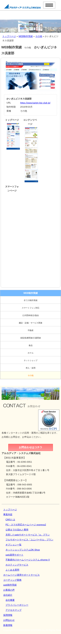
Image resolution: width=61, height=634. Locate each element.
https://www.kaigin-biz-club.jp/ (35, 102)
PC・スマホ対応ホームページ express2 (26, 524)
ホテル (31, 353)
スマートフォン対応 (30, 308)
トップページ (9, 36)
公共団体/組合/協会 (30, 315)
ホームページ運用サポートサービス (21, 575)
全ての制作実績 (30, 300)
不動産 (31, 330)
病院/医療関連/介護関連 (30, 338)
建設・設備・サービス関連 (30, 323)
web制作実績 (10, 585)
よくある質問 (12, 570)
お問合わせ (9, 620)
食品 (31, 345)
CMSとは (10, 519)
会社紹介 (7, 595)
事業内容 (7, 514)
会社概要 (10, 600)
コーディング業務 (12, 580)
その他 (38, 36)
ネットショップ (30, 360)
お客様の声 (9, 590)
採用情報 (7, 615)
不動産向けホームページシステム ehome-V (28, 559)
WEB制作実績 (26, 36)
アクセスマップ (13, 610)
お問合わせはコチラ (30, 447)
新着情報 (7, 625)
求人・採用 (30, 368)
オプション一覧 (13, 544)
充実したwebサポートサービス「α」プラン (28, 534)
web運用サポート (14, 554)
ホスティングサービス (17, 564)
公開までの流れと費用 (17, 529)
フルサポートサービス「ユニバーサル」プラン (29, 539)
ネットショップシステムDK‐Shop (23, 549)
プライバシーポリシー (17, 605)
